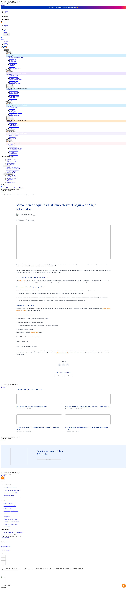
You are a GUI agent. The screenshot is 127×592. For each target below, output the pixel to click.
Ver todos (11, 65)
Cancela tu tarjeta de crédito (10, 506)
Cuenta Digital (12, 59)
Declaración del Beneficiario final (11, 521)
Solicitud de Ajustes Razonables (11, 511)
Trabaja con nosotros (8, 497)
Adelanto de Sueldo (14, 95)
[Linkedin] (63, 564)
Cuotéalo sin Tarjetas (14, 96)
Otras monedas (12, 138)
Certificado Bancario (14, 127)
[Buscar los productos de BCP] (5, 29)
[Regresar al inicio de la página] (3, 478)
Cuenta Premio (12, 60)
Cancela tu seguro (8, 508)
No (68, 375)
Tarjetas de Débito (13, 77)
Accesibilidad (7, 526)
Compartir (32, 220)
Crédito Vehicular (13, 93)
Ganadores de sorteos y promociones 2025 (13, 532)
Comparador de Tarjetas (15, 83)
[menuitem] (65, 590)
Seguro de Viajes (34, 332)
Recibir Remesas (13, 147)
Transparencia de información (10, 519)
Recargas (11, 152)
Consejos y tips (12, 137)
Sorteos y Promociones (14, 68)
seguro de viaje (21, 280)
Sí (58, 375)
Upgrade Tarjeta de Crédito (15, 79)
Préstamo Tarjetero (13, 81)
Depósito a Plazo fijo (14, 124)
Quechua (6, 19)
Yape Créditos (12, 97)
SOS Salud (12, 109)
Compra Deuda (13, 82)
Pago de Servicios (13, 151)
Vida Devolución (13, 107)
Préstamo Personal (13, 91)
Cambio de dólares (13, 135)
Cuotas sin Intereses (14, 78)
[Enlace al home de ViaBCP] (1, 22)
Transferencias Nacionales (15, 148)
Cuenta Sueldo (12, 61)
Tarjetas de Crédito (13, 75)
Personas (6, 11)
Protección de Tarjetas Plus (15, 113)
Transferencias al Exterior (15, 149)
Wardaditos (12, 64)
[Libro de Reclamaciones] (13, 575)
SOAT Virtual (12, 111)
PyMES (5, 12)
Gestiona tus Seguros (14, 115)
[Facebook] (63, 556)
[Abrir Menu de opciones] (7, 34)
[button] (3, 5)
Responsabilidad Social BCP (10, 492)
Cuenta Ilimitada (13, 63)
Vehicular (11, 110)
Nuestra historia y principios (10, 487)
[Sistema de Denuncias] (5, 575)
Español (6, 16)
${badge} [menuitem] (8, 585)
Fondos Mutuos (13, 123)
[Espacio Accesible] (3, 582)
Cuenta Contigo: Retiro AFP (16, 57)
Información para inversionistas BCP (12, 490)
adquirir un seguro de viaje (63, 352)
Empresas (6, 14)
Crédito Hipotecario (14, 92)
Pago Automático (13, 153)
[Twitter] (63, 559)
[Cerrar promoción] (124, 8)
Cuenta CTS (12, 67)
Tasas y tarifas (7, 516)
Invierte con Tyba (13, 125)
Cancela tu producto (8, 503)
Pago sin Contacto (13, 155)
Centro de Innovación (9, 495)
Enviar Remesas (13, 145)
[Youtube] (63, 561)
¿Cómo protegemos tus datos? (10, 524)
